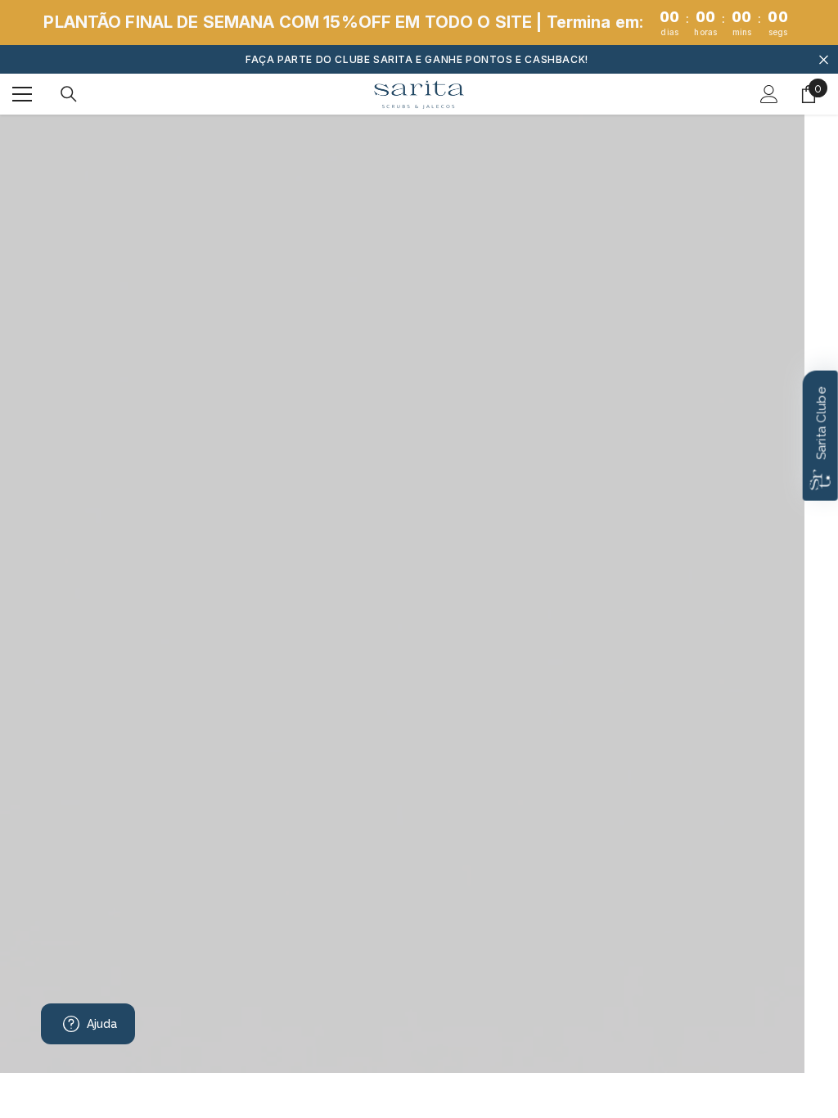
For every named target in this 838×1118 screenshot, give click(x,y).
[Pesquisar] (69, 94)
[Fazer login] (769, 94)
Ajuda (102, 1023)
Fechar (824, 59)
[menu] (22, 94)
